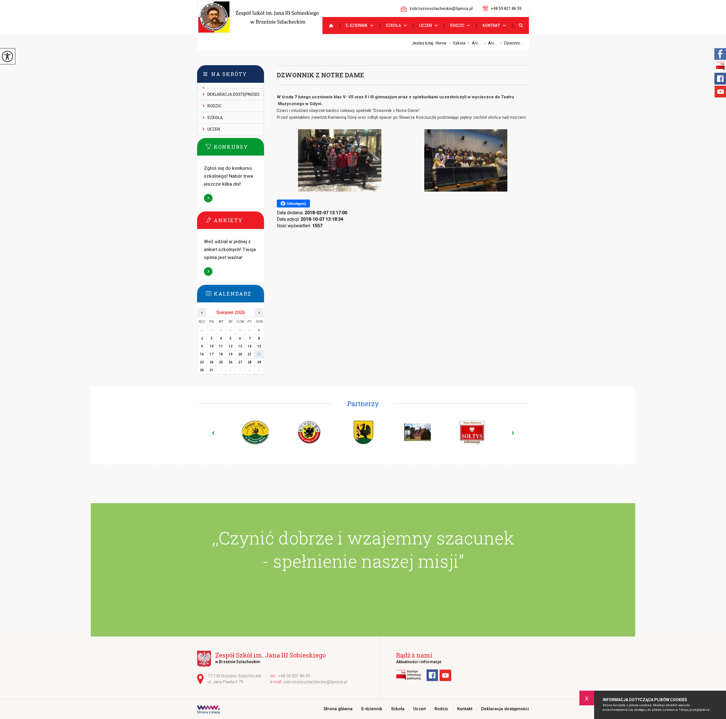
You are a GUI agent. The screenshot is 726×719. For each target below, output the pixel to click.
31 (212, 370)
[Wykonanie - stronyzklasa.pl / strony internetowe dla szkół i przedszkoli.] (208, 710)
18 (221, 354)
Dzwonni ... (511, 43)
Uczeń (425, 25)
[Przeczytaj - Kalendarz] (239, 293)
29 (259, 362)
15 (259, 346)
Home (441, 43)
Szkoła (393, 25)
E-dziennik (357, 25)
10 (212, 346)
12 (231, 346)
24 (212, 362)
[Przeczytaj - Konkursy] (239, 146)
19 (231, 354)
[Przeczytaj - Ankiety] (239, 220)
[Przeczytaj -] (230, 86)
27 (240, 362)
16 (202, 354)
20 (240, 354)
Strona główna (328, 25)
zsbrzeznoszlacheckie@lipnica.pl (441, 8)
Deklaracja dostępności (233, 94)
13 (240, 346)
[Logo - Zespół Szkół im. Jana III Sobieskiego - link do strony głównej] (258, 17)
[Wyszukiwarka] (520, 25)
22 (259, 354)
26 (231, 362)
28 (250, 362)
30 (202, 370)
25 (221, 362)
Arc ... (475, 43)
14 (250, 346)
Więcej (208, 198)
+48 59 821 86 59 (506, 8)
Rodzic (457, 25)
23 (202, 362)
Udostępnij (296, 204)
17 (212, 354)
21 (250, 354)
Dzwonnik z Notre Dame (320, 75)
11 (221, 346)
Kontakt (491, 25)
